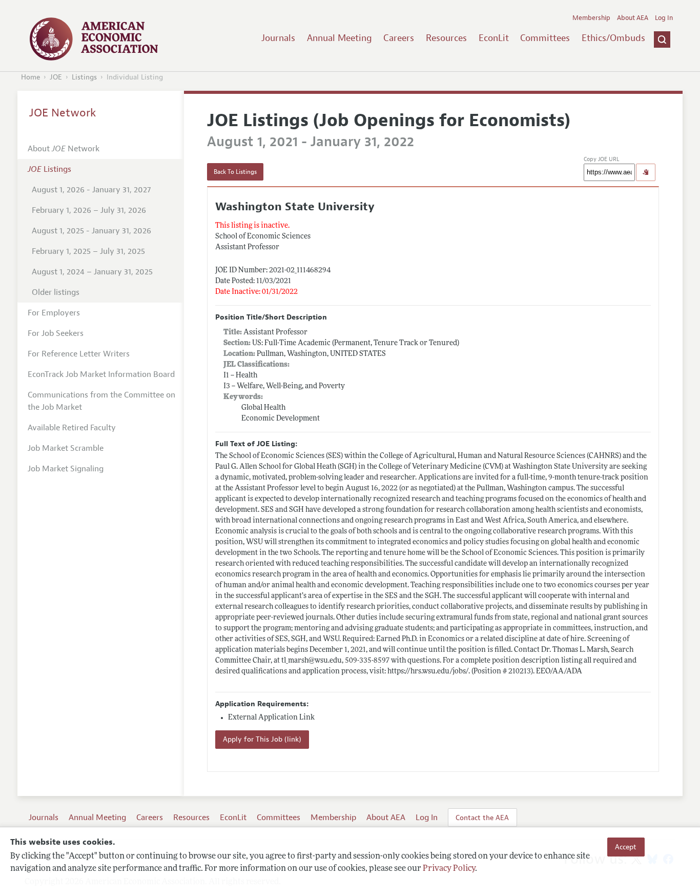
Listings (84, 77)
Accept (625, 846)
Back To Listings (235, 172)
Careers (398, 38)
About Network (63, 149)
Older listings (55, 292)
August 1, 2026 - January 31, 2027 (91, 190)
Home (30, 77)
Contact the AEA (482, 817)
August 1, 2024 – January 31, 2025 (92, 272)
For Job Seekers (56, 333)
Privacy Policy (449, 869)
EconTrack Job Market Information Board (101, 374)
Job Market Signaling (66, 469)
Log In (664, 18)
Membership (591, 18)
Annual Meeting (339, 38)
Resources (446, 38)
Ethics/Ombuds (613, 38)
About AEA (632, 18)
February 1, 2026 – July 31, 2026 (89, 210)
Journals (278, 38)
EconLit (494, 38)
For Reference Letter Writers (79, 354)
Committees (545, 38)
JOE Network (62, 112)
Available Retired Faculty (72, 428)
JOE (56, 77)
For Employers (54, 313)
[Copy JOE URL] (645, 172)
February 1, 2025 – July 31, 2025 (88, 251)
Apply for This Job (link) (262, 739)
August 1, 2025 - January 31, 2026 (91, 231)
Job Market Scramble (66, 448)
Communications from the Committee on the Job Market (101, 401)
